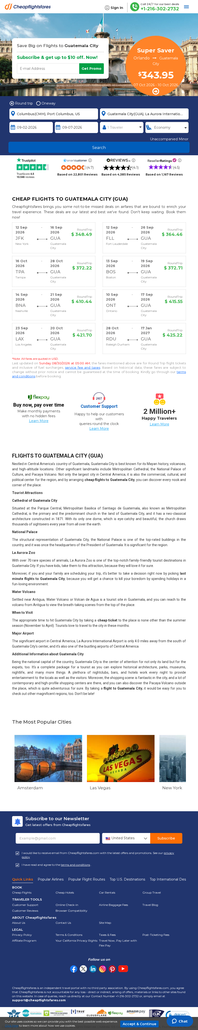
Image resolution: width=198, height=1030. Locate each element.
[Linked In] (93, 969)
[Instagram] (102, 969)
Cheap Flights (21, 892)
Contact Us (63, 922)
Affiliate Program (24, 940)
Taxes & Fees (107, 935)
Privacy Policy (22, 935)
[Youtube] (123, 969)
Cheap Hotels (65, 892)
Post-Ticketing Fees (155, 935)
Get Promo (91, 68)
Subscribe (166, 838)
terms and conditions (75, 865)
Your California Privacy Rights (76, 940)
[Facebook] (73, 971)
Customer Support (25, 905)
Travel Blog (150, 905)
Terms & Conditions (69, 935)
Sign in (117, 8)
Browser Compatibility (71, 910)
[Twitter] (83, 969)
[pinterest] (112, 969)
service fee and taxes (82, 367)
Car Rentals (107, 892)
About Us (18, 922)
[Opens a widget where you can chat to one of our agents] (179, 1022)
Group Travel (151, 892)
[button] (178, 1015)
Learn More (39, 421)
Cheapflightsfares (29, 8)
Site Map (105, 922)
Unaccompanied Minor (169, 139)
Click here (11, 1025)
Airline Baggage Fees (113, 905)
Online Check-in (67, 905)
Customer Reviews (25, 910)
